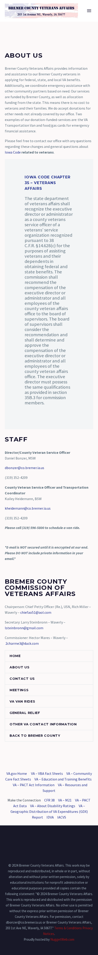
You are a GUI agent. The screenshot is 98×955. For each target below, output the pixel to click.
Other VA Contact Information (43, 724)
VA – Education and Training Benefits (63, 779)
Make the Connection (24, 800)
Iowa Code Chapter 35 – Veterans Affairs (47, 183)
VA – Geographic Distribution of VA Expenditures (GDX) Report (49, 811)
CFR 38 (49, 800)
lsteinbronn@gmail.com (24, 628)
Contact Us (22, 679)
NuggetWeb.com (62, 939)
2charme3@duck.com (22, 643)
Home (68, 17)
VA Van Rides (22, 701)
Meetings (19, 690)
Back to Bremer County (35, 736)
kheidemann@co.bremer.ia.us (28, 508)
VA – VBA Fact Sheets (47, 773)
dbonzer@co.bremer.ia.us (24, 467)
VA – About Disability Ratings (52, 806)
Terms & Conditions (68, 928)
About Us (20, 667)
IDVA (50, 817)
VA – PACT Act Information (33, 785)
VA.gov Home (16, 773)
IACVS (61, 817)
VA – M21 (65, 800)
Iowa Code (13, 152)
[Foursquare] (49, 838)
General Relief (25, 713)
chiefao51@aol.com (35, 612)
